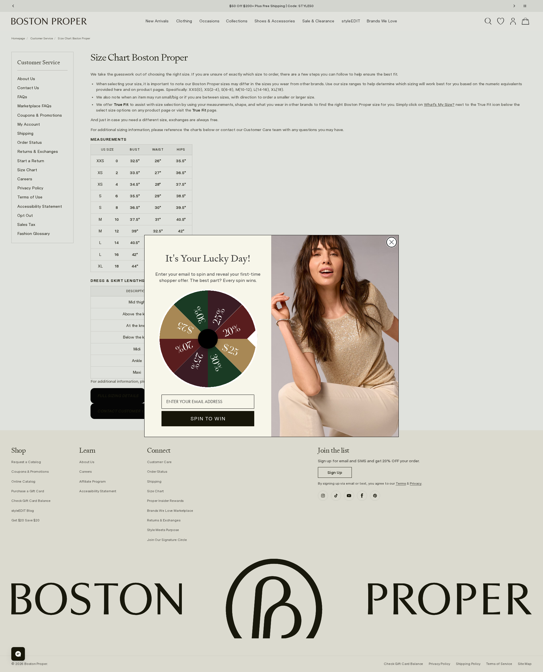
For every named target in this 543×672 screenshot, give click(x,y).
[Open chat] (18, 654)
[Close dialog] (392, 242)
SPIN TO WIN (208, 418)
